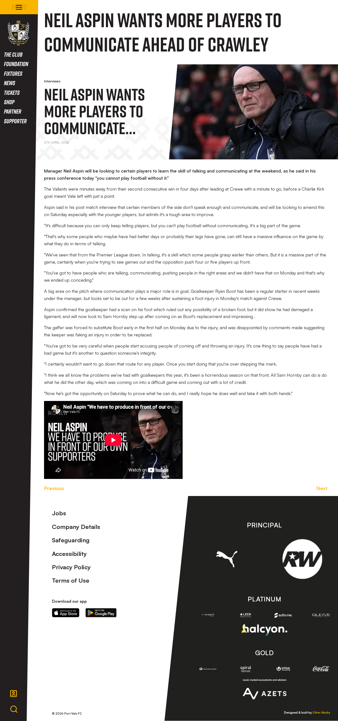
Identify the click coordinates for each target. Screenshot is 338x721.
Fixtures (13, 73)
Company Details (76, 526)
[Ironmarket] (208, 615)
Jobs (59, 513)
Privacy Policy (71, 567)
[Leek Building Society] (246, 615)
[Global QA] (208, 669)
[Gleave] (321, 615)
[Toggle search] (14, 709)
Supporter (15, 120)
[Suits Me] (283, 615)
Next (322, 488)
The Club (13, 54)
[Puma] (227, 559)
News (9, 82)
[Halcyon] (264, 629)
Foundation (16, 63)
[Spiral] (246, 669)
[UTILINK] (283, 669)
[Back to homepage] (18, 33)
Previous (54, 488)
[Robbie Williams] (302, 559)
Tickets (12, 92)
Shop (9, 101)
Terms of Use (70, 580)
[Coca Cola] (321, 669)
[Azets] (264, 689)
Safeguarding (71, 540)
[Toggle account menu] (13, 693)
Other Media (321, 712)
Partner (12, 111)
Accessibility (69, 553)
